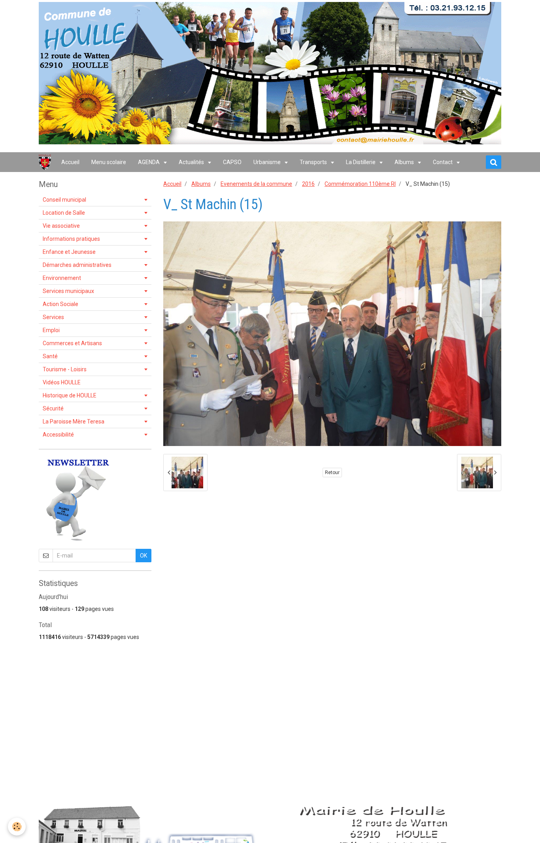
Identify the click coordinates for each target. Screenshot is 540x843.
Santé (50, 356)
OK (143, 555)
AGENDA (149, 162)
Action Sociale (60, 304)
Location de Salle (64, 213)
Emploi (51, 330)
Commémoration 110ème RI (360, 184)
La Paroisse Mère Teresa (73, 421)
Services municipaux (68, 291)
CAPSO (232, 162)
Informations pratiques (71, 239)
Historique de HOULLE (69, 395)
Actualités (192, 162)
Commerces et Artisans (72, 343)
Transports (314, 162)
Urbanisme (267, 162)
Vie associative (61, 226)
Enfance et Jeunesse (69, 252)
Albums (405, 162)
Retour (332, 472)
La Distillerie (361, 162)
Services (53, 317)
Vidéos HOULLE (62, 382)
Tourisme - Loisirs (65, 369)
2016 (308, 184)
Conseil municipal (64, 200)
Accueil (70, 162)
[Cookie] (17, 826)
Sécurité (53, 408)
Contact (443, 162)
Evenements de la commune (256, 184)
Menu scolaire (108, 162)
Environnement (62, 278)
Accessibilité (58, 434)
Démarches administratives (77, 265)
